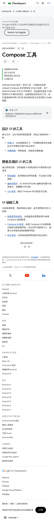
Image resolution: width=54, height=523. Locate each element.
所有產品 (5, 494)
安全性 (5, 297)
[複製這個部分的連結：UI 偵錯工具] (21, 202)
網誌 (4, 310)
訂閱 (41, 510)
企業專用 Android (9, 293)
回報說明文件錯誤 (9, 452)
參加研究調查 (7, 461)
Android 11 (6, 410)
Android (5, 289)
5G (3, 346)
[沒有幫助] (23, 48)
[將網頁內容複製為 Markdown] (13, 61)
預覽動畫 (11, 150)
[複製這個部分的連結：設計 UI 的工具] (25, 129)
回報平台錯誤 (7, 448)
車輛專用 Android (9, 369)
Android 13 (6, 401)
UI (34, 11)
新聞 (4, 306)
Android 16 (6, 389)
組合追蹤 (11, 235)
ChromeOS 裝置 (9, 365)
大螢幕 (5, 357)
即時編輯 (11, 176)
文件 (49, 43)
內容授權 (34, 257)
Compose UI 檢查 (15, 224)
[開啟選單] (4, 3)
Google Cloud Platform (12, 490)
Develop (7, 11)
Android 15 (6, 393)
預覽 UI (10, 143)
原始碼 (5, 301)
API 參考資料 (7, 429)
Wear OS (6, 361)
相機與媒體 (6, 337)
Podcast (5, 314)
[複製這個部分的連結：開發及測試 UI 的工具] (34, 162)
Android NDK (7, 437)
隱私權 (5, 342)
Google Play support (10, 457)
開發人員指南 (7, 425)
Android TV (6, 374)
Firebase (5, 486)
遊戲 (4, 325)
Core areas (22, 11)
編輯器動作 (12, 183)
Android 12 (6, 405)
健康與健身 (6, 333)
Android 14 (6, 397)
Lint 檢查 (11, 191)
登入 (49, 3)
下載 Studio (7, 433)
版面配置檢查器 (14, 216)
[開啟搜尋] (37, 3)
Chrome (5, 482)
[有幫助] (19, 48)
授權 (12, 504)
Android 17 (6, 384)
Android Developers (9, 43)
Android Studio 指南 (10, 420)
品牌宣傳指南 (22, 504)
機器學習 (5, 329)
